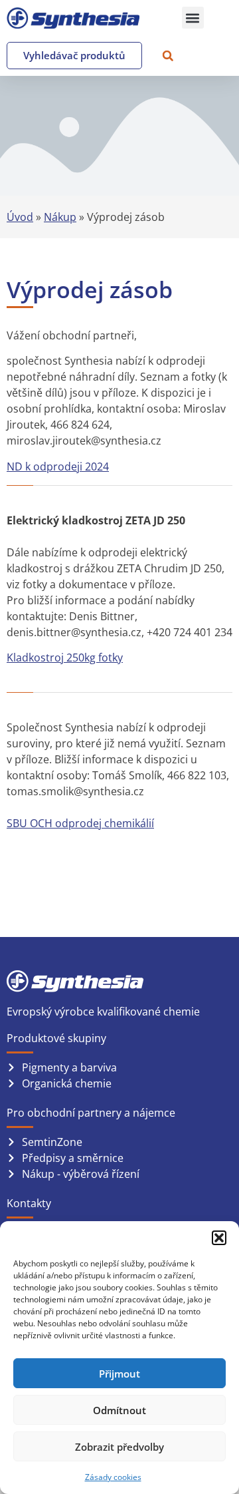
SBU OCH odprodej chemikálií (80, 823)
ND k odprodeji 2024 (58, 466)
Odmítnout (119, 1410)
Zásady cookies (113, 1477)
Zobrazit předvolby (119, 1446)
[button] (219, 1237)
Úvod (20, 217)
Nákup (60, 217)
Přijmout (119, 1373)
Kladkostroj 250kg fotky (65, 657)
